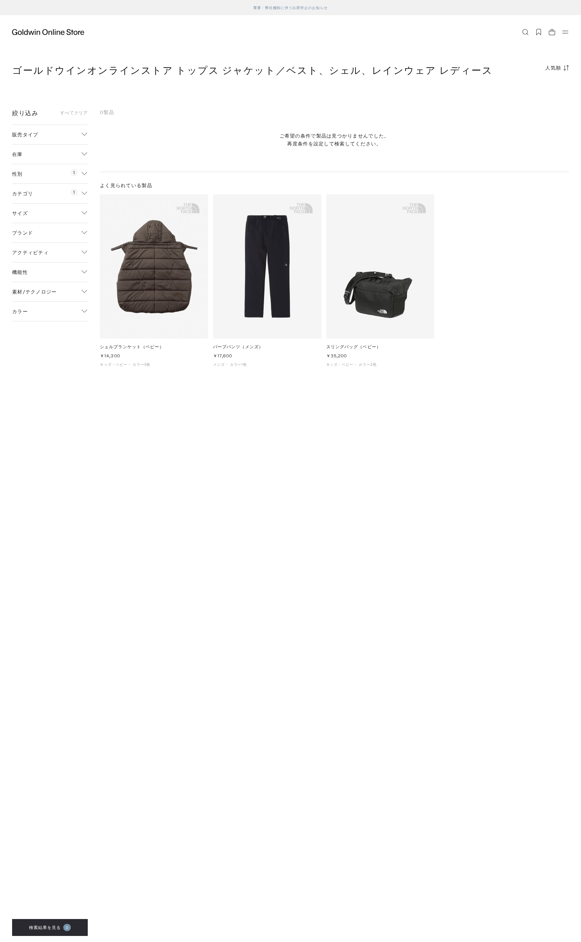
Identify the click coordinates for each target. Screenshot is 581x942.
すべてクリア (74, 113)
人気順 (553, 67)
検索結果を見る (49, 927)
